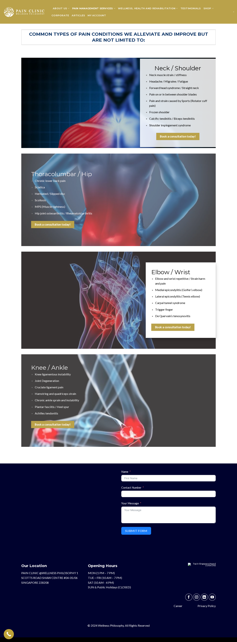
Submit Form (136, 530)
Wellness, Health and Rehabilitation (146, 8)
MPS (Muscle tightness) (50, 207)
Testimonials (191, 8)
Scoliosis (40, 200)
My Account (97, 15)
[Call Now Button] (9, 634)
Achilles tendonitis (46, 413)
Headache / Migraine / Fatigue (168, 81)
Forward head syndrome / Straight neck (174, 88)
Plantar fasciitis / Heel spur (52, 407)
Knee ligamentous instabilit (52, 374)
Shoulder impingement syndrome (170, 125)
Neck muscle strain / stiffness (168, 75)
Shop (207, 8)
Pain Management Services (92, 8)
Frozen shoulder (159, 112)
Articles (78, 15)
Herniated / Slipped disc (50, 193)
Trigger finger (164, 309)
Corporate (60, 15)
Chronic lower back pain (50, 180)
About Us (60, 8)
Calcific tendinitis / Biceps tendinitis (172, 118)
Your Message (130, 503)
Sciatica (40, 187)
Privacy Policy (207, 606)
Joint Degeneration (47, 380)
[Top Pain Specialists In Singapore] (202, 578)
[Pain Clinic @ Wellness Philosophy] (24, 11)
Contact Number (131, 487)
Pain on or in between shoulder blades (173, 94)
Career (178, 606)
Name (124, 471)
